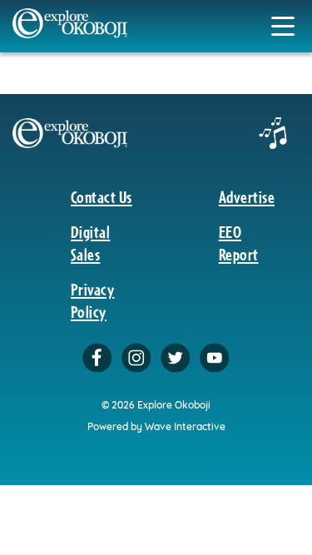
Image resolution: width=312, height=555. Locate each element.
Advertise (247, 196)
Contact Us (101, 196)
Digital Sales (90, 243)
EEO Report (239, 243)
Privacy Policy (92, 300)
